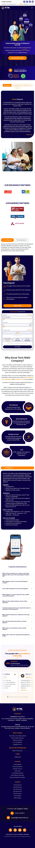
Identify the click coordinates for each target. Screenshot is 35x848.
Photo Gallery (17, 795)
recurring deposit (7, 379)
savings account (19, 379)
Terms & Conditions (18, 834)
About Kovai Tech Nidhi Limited (17, 735)
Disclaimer (26, 834)
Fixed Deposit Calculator (17, 775)
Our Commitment (17, 742)
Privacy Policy (9, 834)
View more (29, 134)
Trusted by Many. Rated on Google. (18, 697)
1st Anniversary (17, 785)
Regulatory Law (17, 744)
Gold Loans (17, 771)
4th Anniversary (17, 791)
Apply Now (17, 305)
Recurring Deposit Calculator (17, 777)
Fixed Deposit (7, 240)
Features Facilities (17, 740)
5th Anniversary (17, 793)
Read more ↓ (22, 690)
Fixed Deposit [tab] (7, 85)
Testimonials (17, 757)
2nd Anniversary (17, 787)
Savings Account (17, 768)
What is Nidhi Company (17, 738)
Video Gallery (17, 798)
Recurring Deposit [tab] (17, 85)
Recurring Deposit (21, 240)
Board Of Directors (17, 750)
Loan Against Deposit (17, 773)
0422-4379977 (20, 813)
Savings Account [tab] (27, 85)
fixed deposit (30, 377)
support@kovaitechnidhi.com (19, 817)
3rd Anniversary (17, 789)
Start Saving (17, 55)
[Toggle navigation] (32, 7)
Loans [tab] (17, 88)
